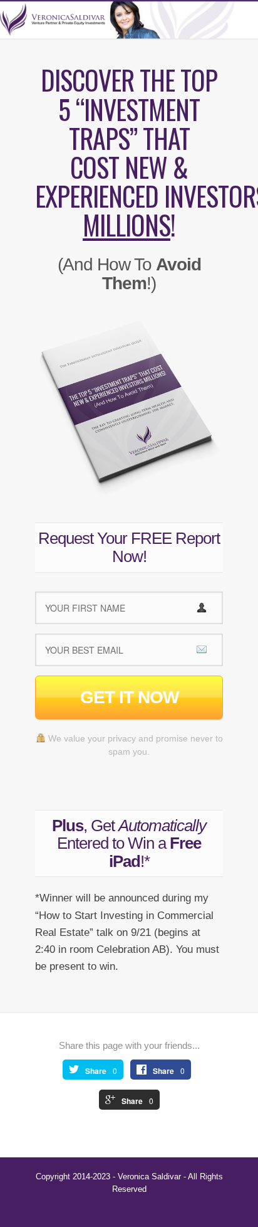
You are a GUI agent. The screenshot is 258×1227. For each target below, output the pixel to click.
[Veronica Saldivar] (129, 20)
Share (95, 1070)
